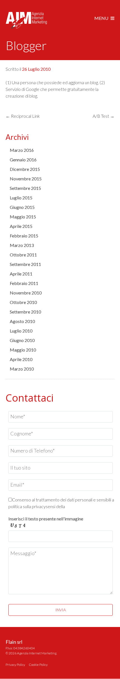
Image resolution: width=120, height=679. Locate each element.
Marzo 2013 (22, 245)
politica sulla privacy (27, 506)
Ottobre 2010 (23, 302)
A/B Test (103, 116)
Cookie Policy (38, 665)
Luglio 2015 (21, 197)
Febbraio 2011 (24, 283)
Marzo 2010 (22, 368)
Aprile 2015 (21, 226)
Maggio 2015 (23, 216)
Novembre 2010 (26, 292)
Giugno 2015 (22, 207)
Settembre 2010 (25, 311)
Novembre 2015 (26, 178)
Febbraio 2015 (24, 235)
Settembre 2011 (25, 264)
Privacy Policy (15, 665)
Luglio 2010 (21, 330)
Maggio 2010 (23, 349)
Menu (101, 18)
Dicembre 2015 (25, 169)
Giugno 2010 (22, 340)
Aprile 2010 (21, 359)
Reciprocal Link (23, 116)
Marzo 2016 (22, 150)
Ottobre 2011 (23, 254)
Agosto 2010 (22, 321)
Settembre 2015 (25, 188)
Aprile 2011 (21, 273)
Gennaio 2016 (23, 159)
